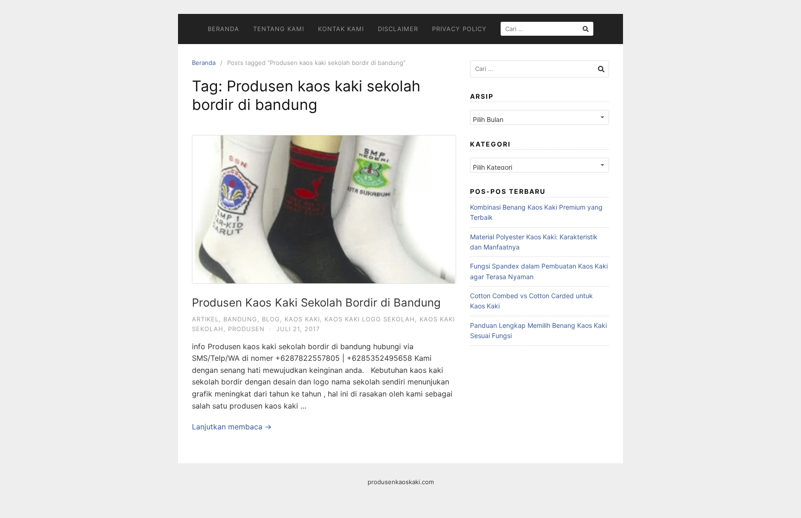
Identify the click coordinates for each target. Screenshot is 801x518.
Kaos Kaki (302, 319)
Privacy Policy (459, 28)
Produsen (246, 329)
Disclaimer (398, 28)
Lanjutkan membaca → (232, 426)
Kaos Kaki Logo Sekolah (369, 319)
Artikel (205, 319)
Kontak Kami (341, 28)
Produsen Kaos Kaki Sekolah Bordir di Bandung (316, 302)
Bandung (240, 319)
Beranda (223, 28)
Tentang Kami (278, 28)
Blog (271, 319)
